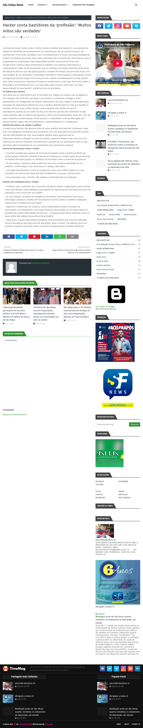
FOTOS (98, 491)
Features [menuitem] (42, 5)
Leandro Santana (12, 37)
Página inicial (10, 18)
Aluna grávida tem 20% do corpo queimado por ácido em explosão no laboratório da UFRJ (124, 164)
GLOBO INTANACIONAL (105, 210)
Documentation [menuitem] (59, 5)
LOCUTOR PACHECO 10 (118, 100)
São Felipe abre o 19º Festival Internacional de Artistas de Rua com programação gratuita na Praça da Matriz (77, 312)
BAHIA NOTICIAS (103, 201)
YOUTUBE (99, 484)
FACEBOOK (100, 481)
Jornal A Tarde (114, 215)
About (126, 724)
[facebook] (99, 26)
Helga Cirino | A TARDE (125, 210)
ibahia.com (101, 215)
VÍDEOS (121, 491)
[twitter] (109, 26)
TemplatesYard (25, 724)
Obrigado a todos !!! (117, 113)
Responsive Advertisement (15, 414)
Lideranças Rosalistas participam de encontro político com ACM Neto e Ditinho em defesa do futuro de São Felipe (16, 313)
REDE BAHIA (121, 219)
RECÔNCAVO (100, 498)
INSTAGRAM (123, 481)
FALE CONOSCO (124, 498)
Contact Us (136, 724)
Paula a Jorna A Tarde (105, 219)
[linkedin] (137, 668)
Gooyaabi (49, 724)
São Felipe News (13, 5)
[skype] (136, 26)
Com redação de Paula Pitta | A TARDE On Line (114, 205)
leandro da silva (130, 215)
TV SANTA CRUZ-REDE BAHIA (107, 224)
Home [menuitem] (31, 5)
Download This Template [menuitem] (84, 5)
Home (119, 724)
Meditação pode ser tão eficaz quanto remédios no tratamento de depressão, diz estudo (123, 128)
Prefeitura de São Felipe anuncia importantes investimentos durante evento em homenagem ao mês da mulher (46, 313)
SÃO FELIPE (123, 494)
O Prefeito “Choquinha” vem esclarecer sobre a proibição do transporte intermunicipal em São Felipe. (124, 146)
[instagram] (118, 26)
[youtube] (127, 26)
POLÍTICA (99, 494)
